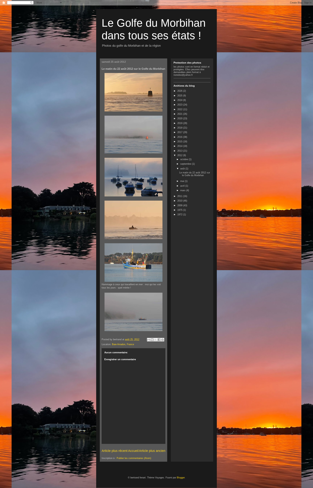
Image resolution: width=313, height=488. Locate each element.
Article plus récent (115, 451)
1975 (180, 210)
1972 (180, 214)
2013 (180, 150)
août (182, 168)
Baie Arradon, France (123, 344)
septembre (186, 163)
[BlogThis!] (152, 339)
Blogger (181, 477)
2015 (180, 141)
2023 (180, 104)
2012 (180, 155)
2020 (180, 118)
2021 (180, 114)
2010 (180, 200)
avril (182, 185)
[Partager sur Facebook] (159, 339)
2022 (180, 109)
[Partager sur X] (155, 339)
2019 (180, 123)
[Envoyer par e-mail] (149, 339)
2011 (180, 196)
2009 (180, 205)
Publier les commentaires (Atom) (134, 458)
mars (183, 190)
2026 (180, 91)
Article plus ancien (152, 451)
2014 (180, 146)
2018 (180, 127)
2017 (180, 132)
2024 (180, 100)
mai (182, 181)
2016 (180, 137)
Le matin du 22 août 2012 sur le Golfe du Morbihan (194, 174)
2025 (180, 95)
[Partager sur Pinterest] (162, 339)
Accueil (133, 451)
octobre (184, 159)
